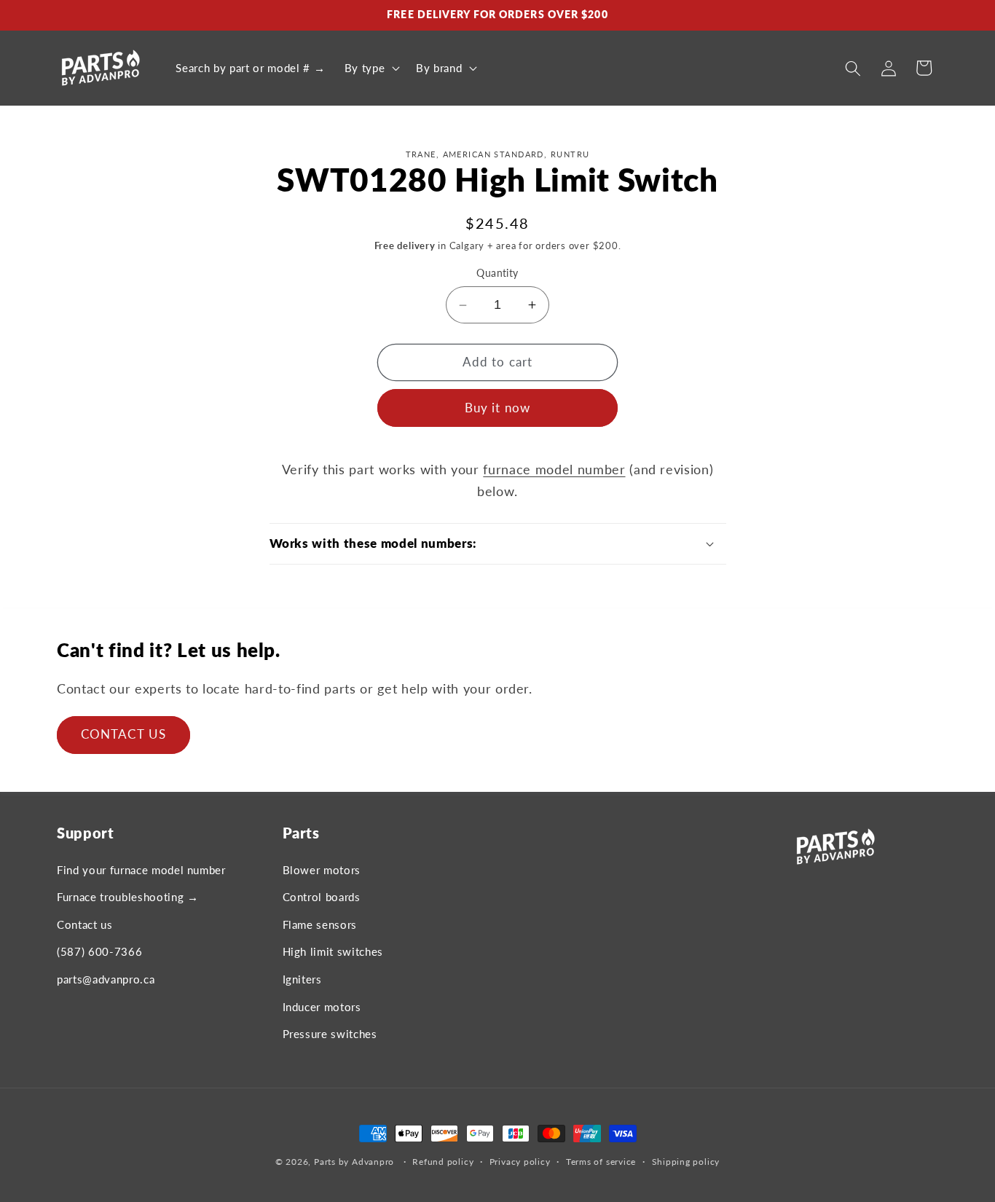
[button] (370, 68)
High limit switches (333, 951)
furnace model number (554, 469)
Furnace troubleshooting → (128, 896)
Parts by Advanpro (354, 1161)
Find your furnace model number (141, 869)
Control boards (322, 896)
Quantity (497, 273)
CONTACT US (123, 734)
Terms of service (601, 1161)
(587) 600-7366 (99, 951)
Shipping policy (686, 1161)
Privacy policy (520, 1161)
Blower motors (322, 869)
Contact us (85, 924)
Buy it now (497, 408)
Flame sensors (320, 924)
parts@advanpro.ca (105, 979)
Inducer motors (322, 1006)
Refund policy (442, 1161)
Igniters (302, 979)
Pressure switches (330, 1033)
